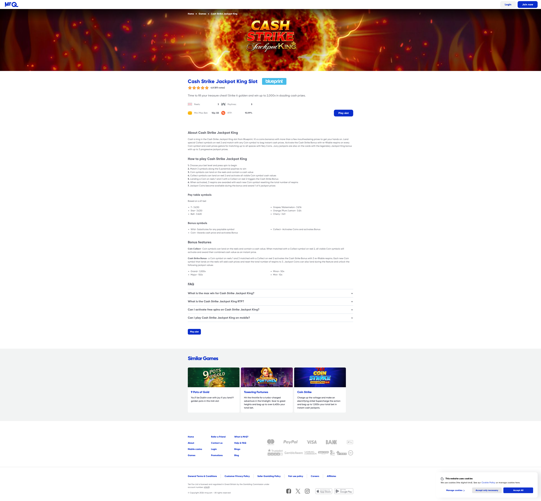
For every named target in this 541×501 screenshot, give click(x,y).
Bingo (237, 449)
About (191, 443)
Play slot (343, 113)
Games (191, 455)
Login (508, 4)
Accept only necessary (487, 490)
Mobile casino (195, 449)
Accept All (518, 490)
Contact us (216, 443)
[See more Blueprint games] (274, 81)
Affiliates (331, 476)
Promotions (217, 455)
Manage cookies (454, 490)
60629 (206, 487)
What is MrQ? (241, 436)
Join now (527, 4)
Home (191, 436)
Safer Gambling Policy (269, 476)
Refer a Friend (218, 436)
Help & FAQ (240, 443)
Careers (315, 476)
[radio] (190, 88)
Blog (236, 455)
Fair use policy (295, 476)
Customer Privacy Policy (237, 476)
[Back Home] (11, 4)
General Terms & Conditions (202, 476)
